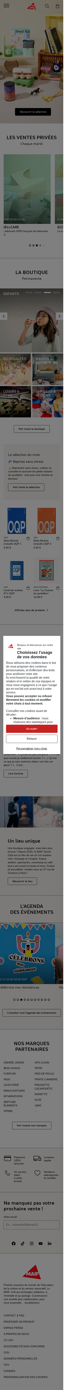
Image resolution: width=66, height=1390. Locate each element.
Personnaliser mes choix (31, 748)
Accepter (31, 728)
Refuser (32, 738)
